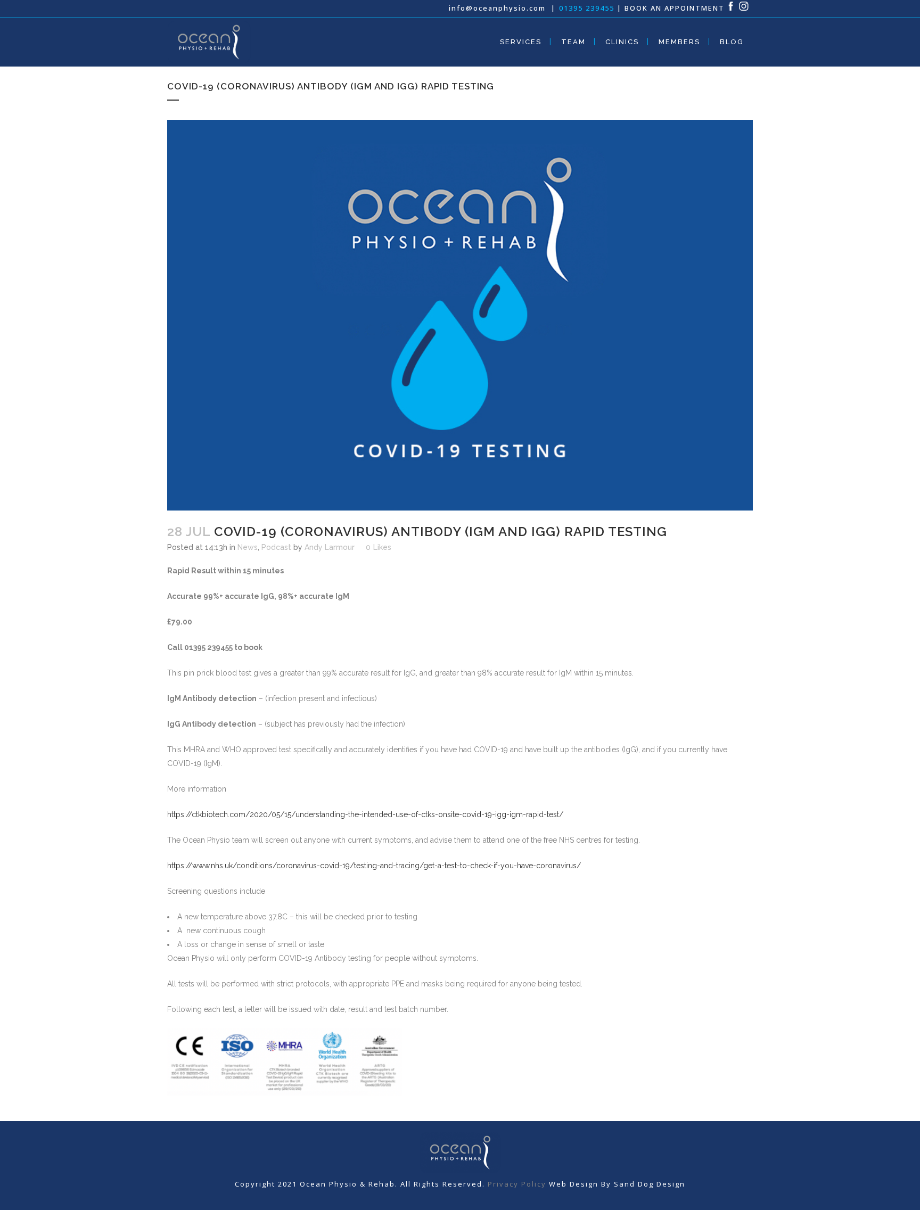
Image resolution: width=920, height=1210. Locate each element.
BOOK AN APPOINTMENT (675, 8)
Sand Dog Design (649, 1184)
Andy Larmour (330, 547)
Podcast (276, 547)
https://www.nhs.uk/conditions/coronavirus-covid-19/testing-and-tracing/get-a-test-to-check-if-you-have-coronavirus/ (374, 865)
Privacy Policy (517, 1184)
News (247, 547)
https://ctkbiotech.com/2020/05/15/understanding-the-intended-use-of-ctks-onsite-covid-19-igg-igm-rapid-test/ (365, 814)
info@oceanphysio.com (498, 8)
